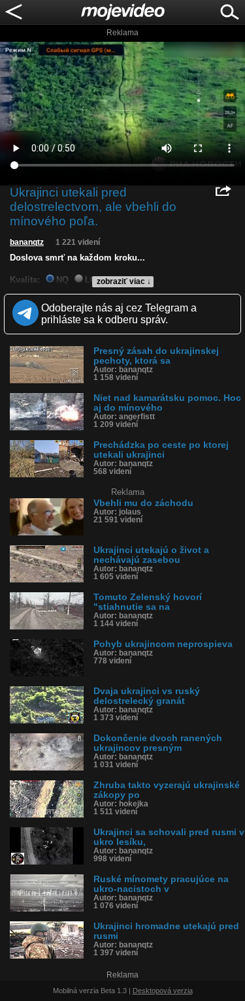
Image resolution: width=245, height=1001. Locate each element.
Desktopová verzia (163, 990)
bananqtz (27, 242)
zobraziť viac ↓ (124, 281)
